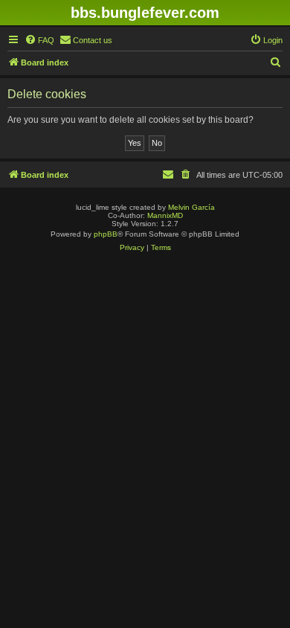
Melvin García (191, 207)
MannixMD (165, 215)
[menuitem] (39, 40)
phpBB (105, 234)
